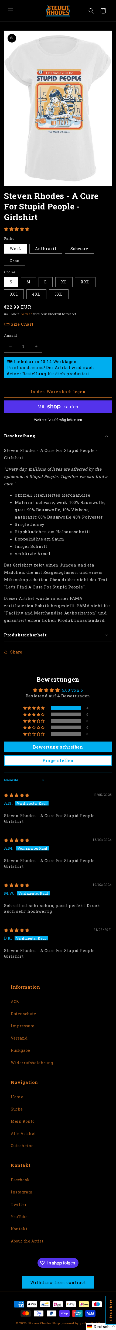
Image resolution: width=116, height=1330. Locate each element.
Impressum (23, 1025)
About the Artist (27, 1241)
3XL (14, 294)
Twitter (19, 1204)
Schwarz (79, 248)
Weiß (15, 248)
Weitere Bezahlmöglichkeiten (58, 420)
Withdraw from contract (58, 1282)
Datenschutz (23, 1013)
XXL (85, 281)
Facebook (20, 1179)
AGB (15, 1001)
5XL (58, 294)
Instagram (22, 1192)
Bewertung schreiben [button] (58, 747)
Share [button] (16, 652)
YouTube (19, 1216)
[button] (11, 11)
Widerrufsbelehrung (32, 1062)
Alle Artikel (23, 1133)
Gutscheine (22, 1145)
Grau (14, 260)
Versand (26, 314)
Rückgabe (20, 1050)
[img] (16, 795)
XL (64, 281)
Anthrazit (46, 248)
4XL (36, 294)
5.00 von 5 (72, 690)
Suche (17, 1109)
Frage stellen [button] (58, 760)
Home (17, 1096)
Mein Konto (23, 1121)
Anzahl (10, 335)
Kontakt (19, 1228)
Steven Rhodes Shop (44, 1323)
